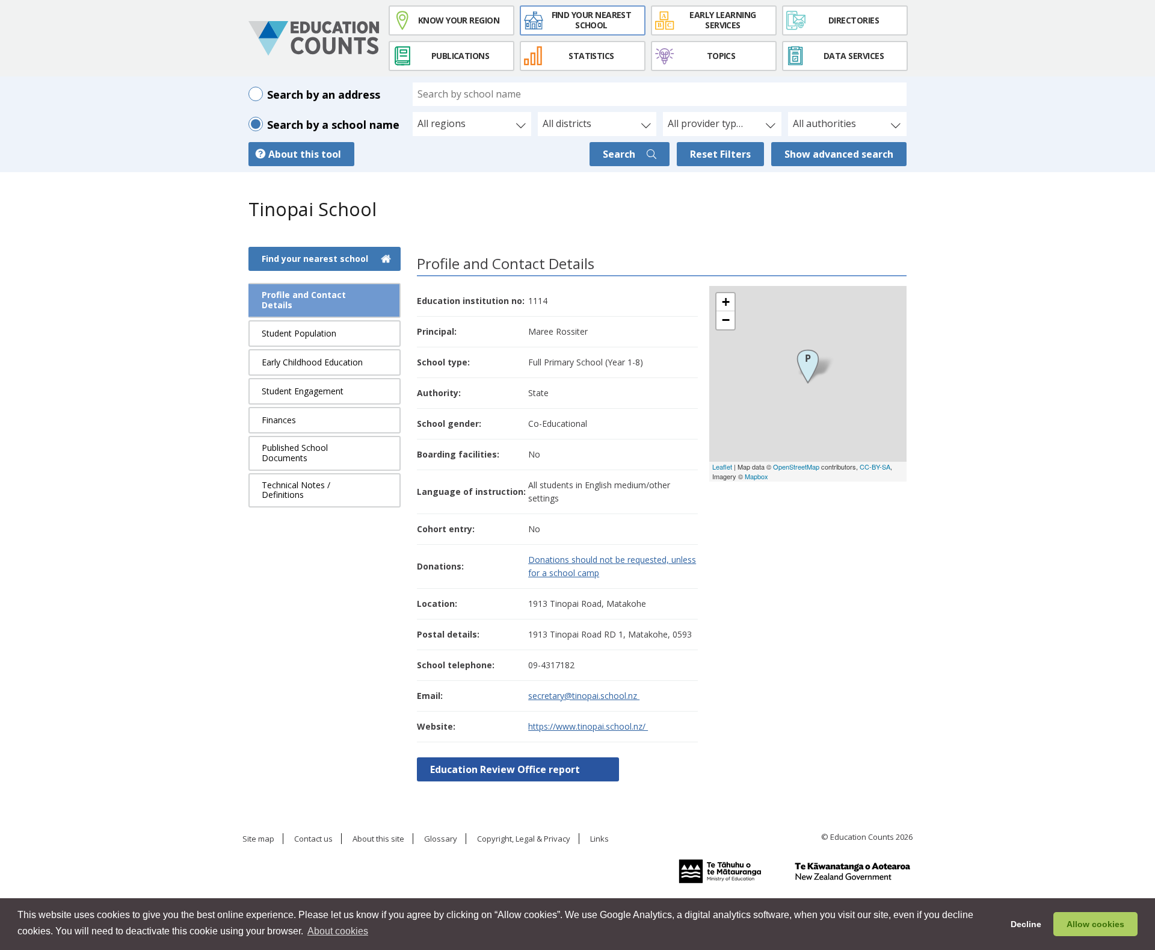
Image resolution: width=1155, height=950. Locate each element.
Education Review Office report (505, 769)
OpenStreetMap (796, 466)
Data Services (854, 55)
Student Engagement (302, 391)
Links (599, 839)
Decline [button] (1026, 924)
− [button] (726, 320)
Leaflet (722, 466)
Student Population (299, 333)
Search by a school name (333, 124)
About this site (378, 839)
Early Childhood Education (312, 362)
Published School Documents (295, 453)
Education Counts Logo (314, 38)
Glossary (440, 839)
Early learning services (722, 20)
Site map (258, 839)
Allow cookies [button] (1095, 924)
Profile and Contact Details (304, 300)
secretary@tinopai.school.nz (583, 695)
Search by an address (323, 94)
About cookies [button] (337, 931)
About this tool (304, 154)
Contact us (313, 839)
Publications (460, 55)
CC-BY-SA (875, 466)
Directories (853, 20)
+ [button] (726, 301)
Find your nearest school (592, 20)
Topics (721, 55)
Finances (279, 420)
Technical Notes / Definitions (296, 490)
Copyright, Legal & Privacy (523, 839)
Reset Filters (720, 154)
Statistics (591, 55)
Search (620, 154)
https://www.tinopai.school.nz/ (588, 726)
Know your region (458, 20)
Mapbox (756, 476)
